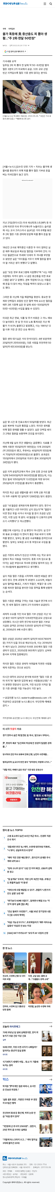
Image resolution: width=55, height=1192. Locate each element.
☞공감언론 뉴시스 (12, 697)
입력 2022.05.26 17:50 (18, 45)
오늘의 (11, 1026)
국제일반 (11, 29)
